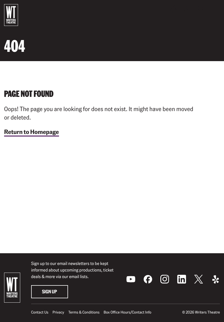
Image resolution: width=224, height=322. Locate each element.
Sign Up (49, 291)
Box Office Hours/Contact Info (127, 312)
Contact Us (39, 312)
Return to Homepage (31, 132)
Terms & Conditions (83, 312)
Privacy (58, 312)
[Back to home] (11, 15)
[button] (215, 9)
